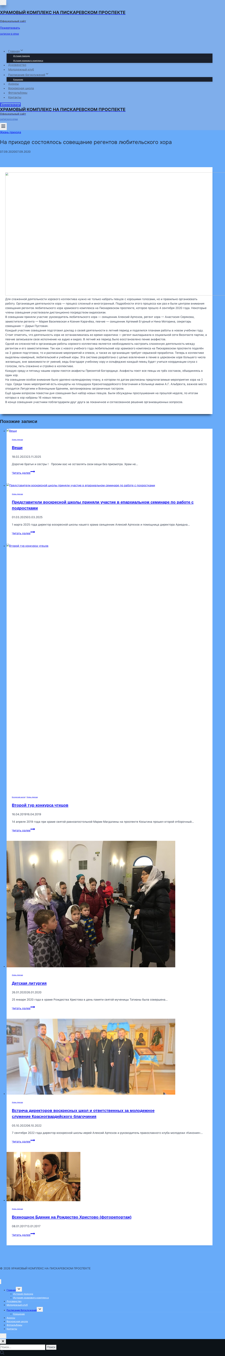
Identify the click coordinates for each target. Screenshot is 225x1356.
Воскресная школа (21, 88)
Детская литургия (29, 983)
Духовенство (17, 65)
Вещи (17, 447)
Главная (11, 1290)
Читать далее (23, 473)
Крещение (18, 79)
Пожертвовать (10, 27)
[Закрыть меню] (0, 1281)
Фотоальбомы (17, 93)
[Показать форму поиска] (3, 2)
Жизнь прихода (10, 132)
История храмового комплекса (28, 60)
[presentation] (109, 431)
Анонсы (13, 83)
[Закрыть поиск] (3, 1341)
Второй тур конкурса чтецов (40, 805)
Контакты (14, 97)
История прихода (21, 56)
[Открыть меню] (3, 126)
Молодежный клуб (21, 69)
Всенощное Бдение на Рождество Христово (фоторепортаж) (71, 1217)
